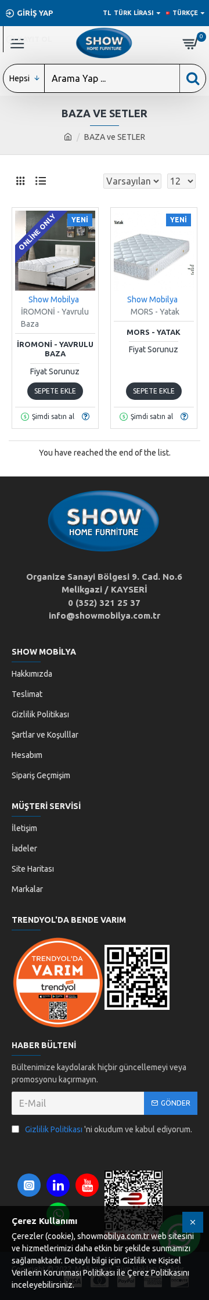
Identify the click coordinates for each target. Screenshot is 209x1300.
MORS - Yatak (154, 332)
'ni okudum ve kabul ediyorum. (108, 1129)
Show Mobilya (53, 299)
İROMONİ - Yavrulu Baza (55, 349)
